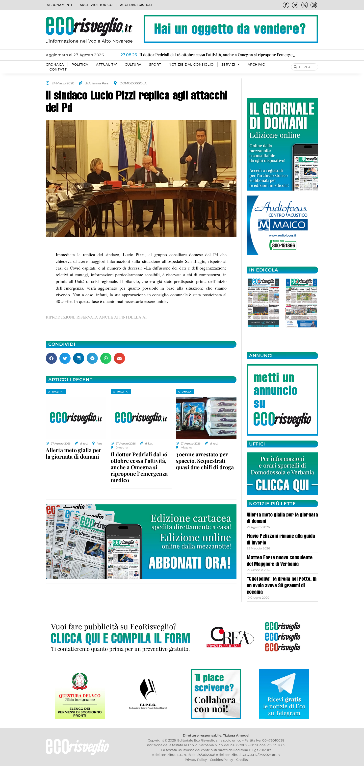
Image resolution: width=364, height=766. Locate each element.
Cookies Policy (221, 760)
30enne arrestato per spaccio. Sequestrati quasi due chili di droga (205, 460)
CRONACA (55, 64)
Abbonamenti (59, 5)
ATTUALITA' (55, 391)
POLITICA (80, 64)
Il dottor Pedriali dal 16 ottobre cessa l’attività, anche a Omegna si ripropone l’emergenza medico (139, 467)
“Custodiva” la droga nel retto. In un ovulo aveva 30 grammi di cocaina (281, 586)
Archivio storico (96, 5)
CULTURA (133, 64)
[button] (51, 358)
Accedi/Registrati (137, 5)
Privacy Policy (196, 760)
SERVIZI (228, 64)
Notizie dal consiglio (191, 64)
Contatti (59, 69)
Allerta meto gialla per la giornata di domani (73, 453)
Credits (242, 760)
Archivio (256, 64)
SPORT (155, 64)
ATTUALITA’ (106, 64)
